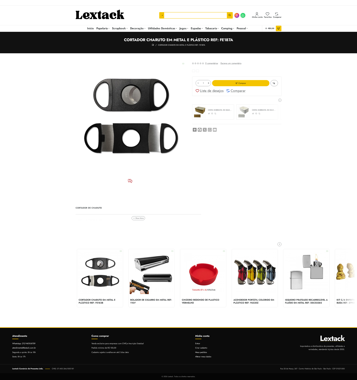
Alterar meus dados (203, 356)
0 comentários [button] (211, 63)
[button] (240, 83)
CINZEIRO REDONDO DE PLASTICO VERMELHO (200, 301)
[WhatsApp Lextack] (243, 15)
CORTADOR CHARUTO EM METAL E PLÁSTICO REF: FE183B (97, 301)
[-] (198, 83)
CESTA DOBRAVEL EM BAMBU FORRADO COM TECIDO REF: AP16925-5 (264, 110)
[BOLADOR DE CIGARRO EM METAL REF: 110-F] (151, 272)
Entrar (197, 343)
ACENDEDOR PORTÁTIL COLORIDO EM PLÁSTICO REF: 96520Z (253, 301)
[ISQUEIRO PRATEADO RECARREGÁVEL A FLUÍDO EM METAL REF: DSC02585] (306, 272)
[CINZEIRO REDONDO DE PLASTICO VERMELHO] (203, 272)
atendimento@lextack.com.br (24, 347)
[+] (208, 83)
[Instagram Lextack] (236, 15)
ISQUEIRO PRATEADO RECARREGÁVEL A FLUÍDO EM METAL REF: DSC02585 (306, 301)
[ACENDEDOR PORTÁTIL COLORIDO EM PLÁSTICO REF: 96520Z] (255, 272)
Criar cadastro (201, 347)
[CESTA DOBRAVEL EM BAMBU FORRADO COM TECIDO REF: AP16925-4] (199, 112)
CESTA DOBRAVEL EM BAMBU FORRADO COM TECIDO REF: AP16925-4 (220, 110)
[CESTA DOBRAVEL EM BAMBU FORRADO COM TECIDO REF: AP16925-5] (243, 112)
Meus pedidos (201, 352)
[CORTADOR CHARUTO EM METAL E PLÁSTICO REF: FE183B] (100, 272)
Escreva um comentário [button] (231, 63)
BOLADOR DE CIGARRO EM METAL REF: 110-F (151, 301)
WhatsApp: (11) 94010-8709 (23, 343)
